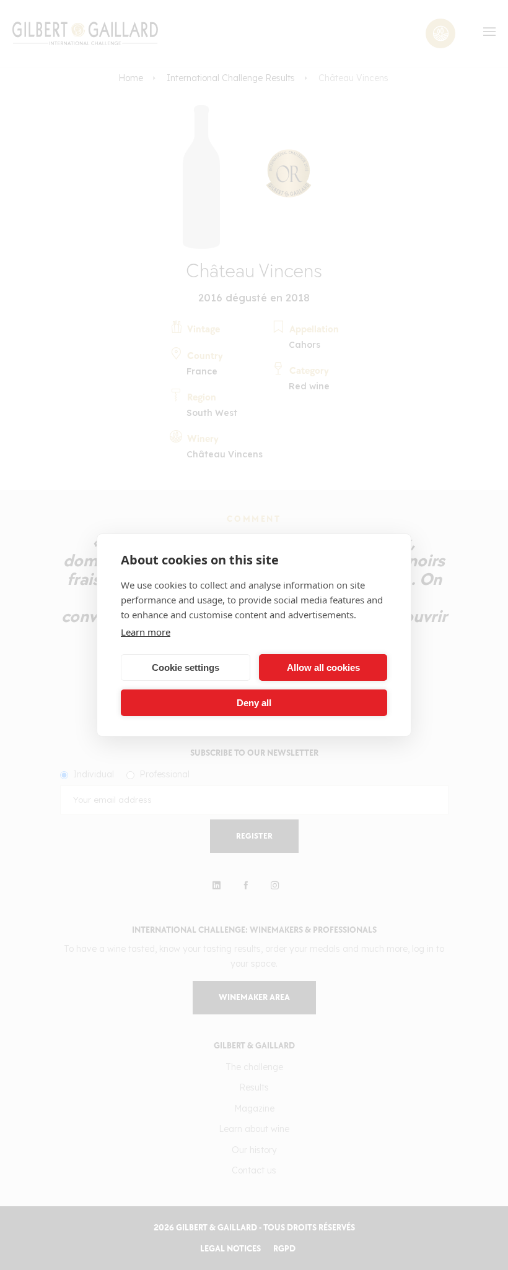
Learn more (145, 632)
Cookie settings (185, 667)
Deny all (254, 703)
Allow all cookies (323, 667)
